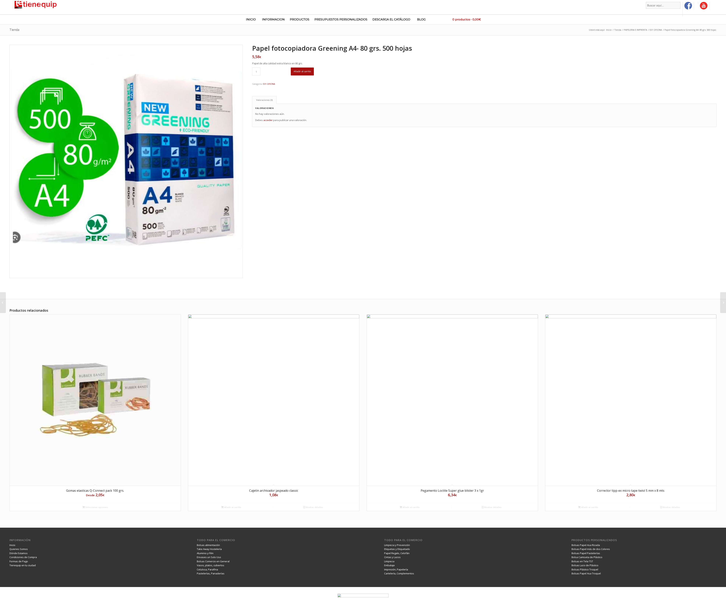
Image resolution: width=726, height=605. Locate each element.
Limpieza (389, 561)
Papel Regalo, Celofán (397, 553)
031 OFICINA (269, 83)
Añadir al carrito (302, 71)
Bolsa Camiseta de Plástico (587, 557)
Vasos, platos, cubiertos (210, 565)
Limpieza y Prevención (397, 545)
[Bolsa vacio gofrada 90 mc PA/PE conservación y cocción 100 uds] (3, 302)
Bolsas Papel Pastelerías (586, 553)
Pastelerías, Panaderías (210, 573)
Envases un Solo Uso (209, 557)
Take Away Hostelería (209, 549)
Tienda (14, 30)
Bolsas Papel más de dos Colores (591, 549)
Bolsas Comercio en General (213, 561)
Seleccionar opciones (96, 507)
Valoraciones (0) (264, 100)
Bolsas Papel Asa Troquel (586, 573)
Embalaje (389, 565)
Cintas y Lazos (392, 557)
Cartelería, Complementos (399, 573)
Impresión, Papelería (396, 569)
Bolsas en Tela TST (582, 561)
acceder (268, 120)
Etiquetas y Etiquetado (397, 549)
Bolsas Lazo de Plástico (585, 565)
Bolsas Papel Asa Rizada (586, 545)
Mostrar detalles (314, 507)
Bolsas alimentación (208, 545)
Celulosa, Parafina (207, 569)
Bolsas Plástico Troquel (585, 569)
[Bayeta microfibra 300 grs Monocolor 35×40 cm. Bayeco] (723, 302)
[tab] (264, 100)
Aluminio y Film (205, 553)
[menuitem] (663, 9)
